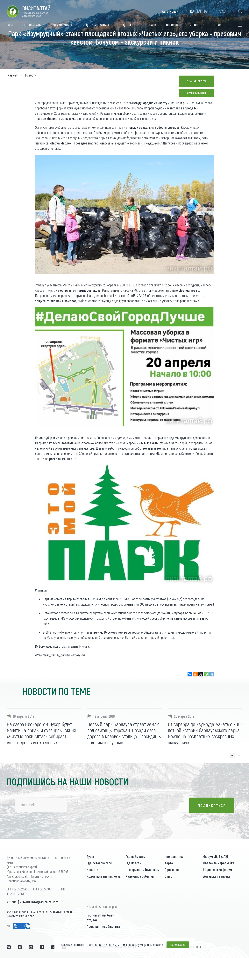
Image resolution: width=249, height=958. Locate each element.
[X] (200, 674)
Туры (90, 856)
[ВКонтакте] (190, 674)
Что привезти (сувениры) (143, 869)
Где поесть (133, 863)
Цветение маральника (218, 863)
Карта (169, 863)
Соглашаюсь (177, 944)
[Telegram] (211, 674)
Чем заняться (174, 856)
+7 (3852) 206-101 (18, 902)
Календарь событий (140, 876)
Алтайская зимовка (217, 876)
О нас (168, 876)
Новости (92, 869)
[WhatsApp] (206, 674)
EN (199, 11)
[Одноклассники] (195, 674)
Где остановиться (99, 863)
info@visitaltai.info (45, 902)
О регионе (172, 869)
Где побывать (135, 856)
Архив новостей (196, 92)
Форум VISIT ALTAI (215, 856)
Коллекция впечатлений (104, 876)
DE (206, 11)
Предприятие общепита (103, 926)
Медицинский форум (217, 869)
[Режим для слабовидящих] (222, 11)
